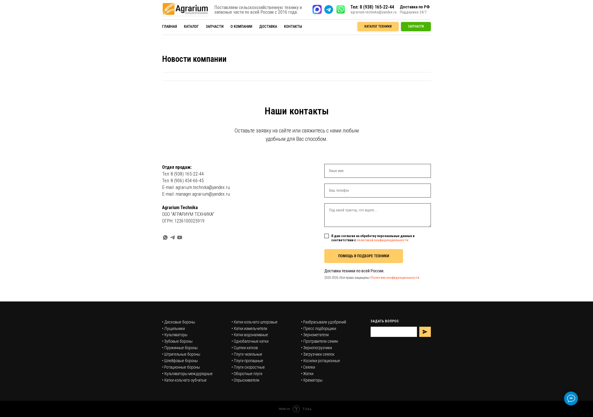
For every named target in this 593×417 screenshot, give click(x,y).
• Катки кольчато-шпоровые (255, 322)
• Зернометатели (315, 334)
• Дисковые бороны (178, 322)
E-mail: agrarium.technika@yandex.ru (196, 187)
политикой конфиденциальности (382, 240)
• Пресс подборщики (318, 328)
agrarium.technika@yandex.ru (373, 12)
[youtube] (180, 237)
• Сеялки (308, 367)
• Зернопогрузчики (316, 347)
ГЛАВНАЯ (169, 26)
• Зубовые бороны (177, 341)
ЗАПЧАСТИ (215, 26)
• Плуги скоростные (248, 367)
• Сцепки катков (245, 347)
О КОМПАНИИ (241, 26)
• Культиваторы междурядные (187, 373)
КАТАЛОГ (191, 26)
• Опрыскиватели (245, 380)
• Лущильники (173, 328)
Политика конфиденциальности (395, 277)
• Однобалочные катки (250, 341)
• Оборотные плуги (247, 373)
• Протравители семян (319, 341)
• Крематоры (311, 380)
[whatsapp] (165, 237)
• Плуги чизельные (247, 354)
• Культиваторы (174, 334)
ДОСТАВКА (268, 26)
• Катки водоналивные (250, 334)
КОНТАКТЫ (293, 26)
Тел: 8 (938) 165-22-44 (183, 174)
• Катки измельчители (249, 328)
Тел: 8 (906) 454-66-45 (183, 180)
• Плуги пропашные (247, 360)
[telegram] (172, 237)
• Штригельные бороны (181, 354)
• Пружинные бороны (180, 347)
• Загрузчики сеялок (317, 354)
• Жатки (307, 373)
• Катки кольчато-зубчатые (184, 380)
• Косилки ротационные (320, 360)
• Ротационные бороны (181, 367)
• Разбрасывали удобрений (323, 322)
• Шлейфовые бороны (180, 360)
